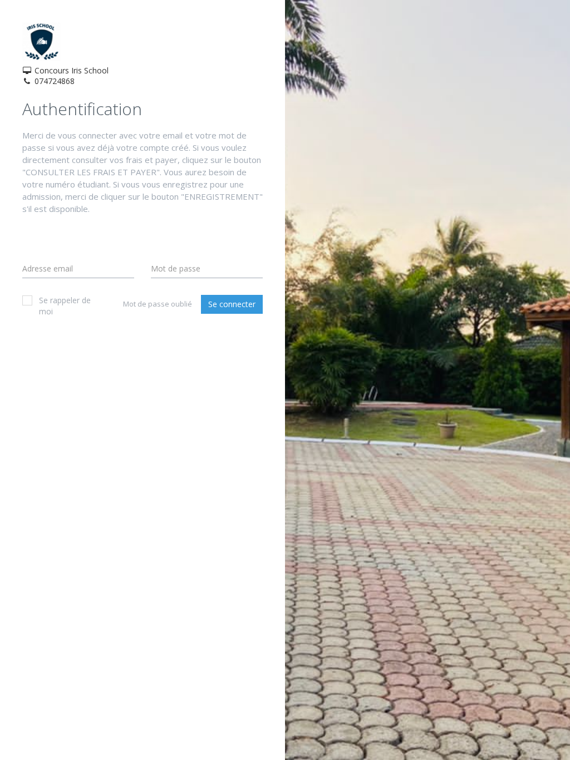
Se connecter (231, 304)
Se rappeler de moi (65, 306)
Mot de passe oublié (157, 304)
